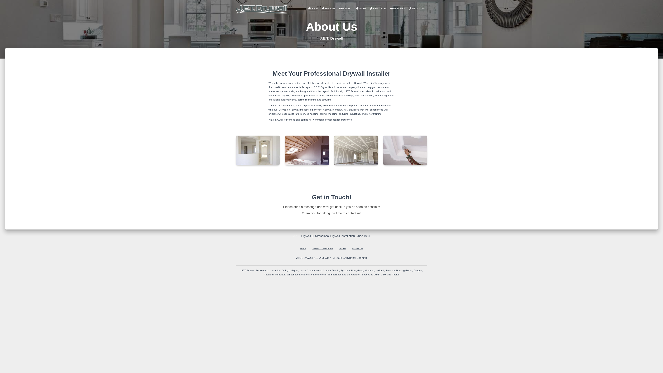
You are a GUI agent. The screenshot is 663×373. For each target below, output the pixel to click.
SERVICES (330, 8)
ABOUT (362, 8)
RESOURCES (379, 8)
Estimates (399, 8)
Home (314, 8)
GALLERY (347, 8)
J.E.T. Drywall (304, 257)
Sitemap (362, 257)
